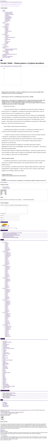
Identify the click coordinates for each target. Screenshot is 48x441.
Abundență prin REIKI (9, 14)
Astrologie (7, 35)
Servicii (4, 47)
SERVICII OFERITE (9, 49)
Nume (1, 215)
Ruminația (8, 396)
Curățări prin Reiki (8, 13)
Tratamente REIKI (8, 17)
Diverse (6, 43)
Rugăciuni (7, 24)
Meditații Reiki (8, 18)
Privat (6, 45)
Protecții (6, 30)
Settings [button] (13, 413)
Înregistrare (5, 55)
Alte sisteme (5, 34)
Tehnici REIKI (8, 16)
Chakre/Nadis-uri (8, 31)
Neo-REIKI (7, 19)
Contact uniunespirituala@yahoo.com (10, 54)
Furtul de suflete (6, 186)
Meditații (6, 28)
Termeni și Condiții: (6, 57)
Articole (6, 52)
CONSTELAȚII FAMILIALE (8, 348)
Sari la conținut (3, 0)
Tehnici (6, 27)
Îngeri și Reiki (7, 20)
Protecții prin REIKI (9, 12)
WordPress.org (5, 406)
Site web (2, 219)
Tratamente (5, 182)
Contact (4, 349)
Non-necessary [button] (3, 434)
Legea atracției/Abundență (10, 37)
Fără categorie (5, 355)
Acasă (4, 10)
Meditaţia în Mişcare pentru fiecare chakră (10, 237)
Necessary (4, 430)
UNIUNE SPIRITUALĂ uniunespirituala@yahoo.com (10, 3)
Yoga (6, 40)
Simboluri (7, 15)
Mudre (6, 33)
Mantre (6, 32)
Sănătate (6, 42)
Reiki (4, 11)
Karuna (6, 21)
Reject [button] (8, 413)
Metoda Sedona (6, 364)
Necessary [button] (2, 429)
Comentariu (3, 213)
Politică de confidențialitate (8, 56)
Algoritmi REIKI (6, 344)
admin (14, 66)
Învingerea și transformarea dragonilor (10, 233)
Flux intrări (5, 404)
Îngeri (6, 25)
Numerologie (7, 41)
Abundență (5, 341)
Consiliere (7, 53)
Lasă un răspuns (19, 66)
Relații (4, 376)
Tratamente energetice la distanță (11, 48)
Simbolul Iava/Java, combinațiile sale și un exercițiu (12, 232)
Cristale (6, 36)
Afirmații (4, 343)
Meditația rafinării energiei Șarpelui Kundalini (11, 234)
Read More (2, 414)
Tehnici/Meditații (6, 26)
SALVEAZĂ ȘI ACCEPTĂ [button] (5, 439)
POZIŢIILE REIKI (6, 187)
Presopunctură (7, 39)
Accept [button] (1, 413)
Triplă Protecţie (12, 392)
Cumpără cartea (6, 46)
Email (1, 217)
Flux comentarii (6, 405)
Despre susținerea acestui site (8, 236)
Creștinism (7, 23)
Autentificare (5, 403)
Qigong (6, 38)
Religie (4, 22)
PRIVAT (4, 44)
